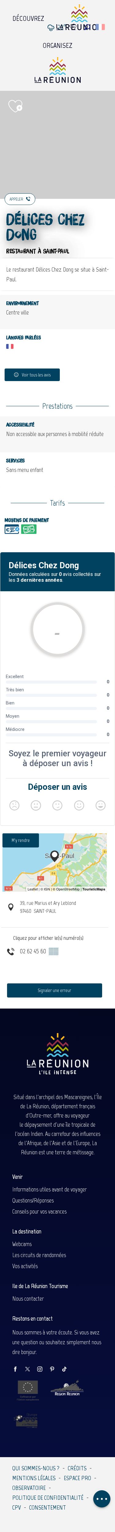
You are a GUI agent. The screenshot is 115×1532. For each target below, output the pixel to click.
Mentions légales (34, 1478)
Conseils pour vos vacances (39, 1211)
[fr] (101, 27)
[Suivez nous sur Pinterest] (55, 1369)
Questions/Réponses (33, 1200)
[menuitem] (28, 16)
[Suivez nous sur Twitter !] (31, 1369)
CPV (16, 1507)
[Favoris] (74, 27)
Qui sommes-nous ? (35, 1468)
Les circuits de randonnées (39, 1255)
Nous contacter (28, 1298)
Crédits (77, 1468)
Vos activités (25, 1266)
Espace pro (77, 1478)
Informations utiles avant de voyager (49, 1189)
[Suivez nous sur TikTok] (67, 1369)
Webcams (22, 1244)
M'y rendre (21, 840)
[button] (87, 27)
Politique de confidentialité (47, 1498)
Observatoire (29, 1488)
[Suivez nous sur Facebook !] (18, 1369)
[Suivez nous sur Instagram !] (43, 1369)
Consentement (47, 1507)
